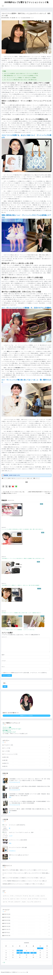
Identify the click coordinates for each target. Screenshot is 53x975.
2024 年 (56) (6, 920)
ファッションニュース (10, 754)
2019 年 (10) (6, 935)
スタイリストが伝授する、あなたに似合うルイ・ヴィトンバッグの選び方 (21, 73)
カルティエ (12, 898)
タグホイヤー (17, 901)
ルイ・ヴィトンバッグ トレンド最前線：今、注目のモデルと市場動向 (20, 77)
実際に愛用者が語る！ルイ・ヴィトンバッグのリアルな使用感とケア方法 (21, 75)
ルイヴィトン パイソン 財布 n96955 (18, 840)
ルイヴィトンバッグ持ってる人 (29, 629)
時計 (6, 757)
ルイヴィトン (37, 478)
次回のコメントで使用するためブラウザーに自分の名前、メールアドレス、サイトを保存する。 (25, 672)
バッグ (19, 17)
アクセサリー (8, 745)
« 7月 (4, 962)
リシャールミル (43, 898)
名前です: (5, 712)
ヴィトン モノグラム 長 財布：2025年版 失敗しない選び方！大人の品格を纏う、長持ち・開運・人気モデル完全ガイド (22, 529)
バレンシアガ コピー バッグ (9, 732)
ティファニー (24, 898)
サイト (3, 666)
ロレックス (31, 895)
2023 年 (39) (6, 923)
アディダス (10, 901)
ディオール (25, 895)
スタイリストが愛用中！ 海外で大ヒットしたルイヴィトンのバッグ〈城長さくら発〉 (18, 478)
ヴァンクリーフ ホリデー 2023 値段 (18, 847)
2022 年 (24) (6, 926)
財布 (41, 503)
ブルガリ (24, 901)
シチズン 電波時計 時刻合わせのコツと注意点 (14, 880)
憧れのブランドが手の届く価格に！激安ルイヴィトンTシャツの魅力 (19, 870)
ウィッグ (7, 748)
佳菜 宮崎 (13, 17)
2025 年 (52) (6, 917)
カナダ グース (37, 901)
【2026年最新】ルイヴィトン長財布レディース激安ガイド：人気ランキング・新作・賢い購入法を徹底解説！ (21, 585)
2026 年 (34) (6, 914)
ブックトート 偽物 (7, 727)
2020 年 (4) (6, 932)
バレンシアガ (30, 901)
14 (33, 952)
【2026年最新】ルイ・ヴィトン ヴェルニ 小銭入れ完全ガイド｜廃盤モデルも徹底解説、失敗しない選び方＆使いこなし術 (23, 558)
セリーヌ (5, 901)
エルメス (43, 895)
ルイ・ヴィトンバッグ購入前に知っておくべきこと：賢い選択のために (20, 79)
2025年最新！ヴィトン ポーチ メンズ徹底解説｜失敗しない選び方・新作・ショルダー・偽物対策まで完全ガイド (21, 612)
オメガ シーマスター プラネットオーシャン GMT (15, 873)
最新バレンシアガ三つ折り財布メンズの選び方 (14, 877)
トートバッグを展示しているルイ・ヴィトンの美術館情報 (12, 629)
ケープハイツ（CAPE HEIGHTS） (17, 825)
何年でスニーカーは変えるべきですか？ (19, 855)
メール (4, 660)
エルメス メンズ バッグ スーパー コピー (12, 729)
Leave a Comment (26, 17)
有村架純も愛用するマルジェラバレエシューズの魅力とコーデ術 (18, 884)
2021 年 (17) (6, 929)
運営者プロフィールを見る (26, 715)
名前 (3, 654)
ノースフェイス (18, 895)
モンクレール (6, 898)
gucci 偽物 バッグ (7, 730)
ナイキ (11, 895)
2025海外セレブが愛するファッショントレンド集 (26, 2)
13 (26, 952)
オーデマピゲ (35, 898)
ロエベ (18, 898)
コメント (4, 637)
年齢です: (14, 712)
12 (19, 952)
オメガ (29, 898)
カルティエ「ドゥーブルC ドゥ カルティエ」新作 (21, 832)
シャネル (37, 895)
